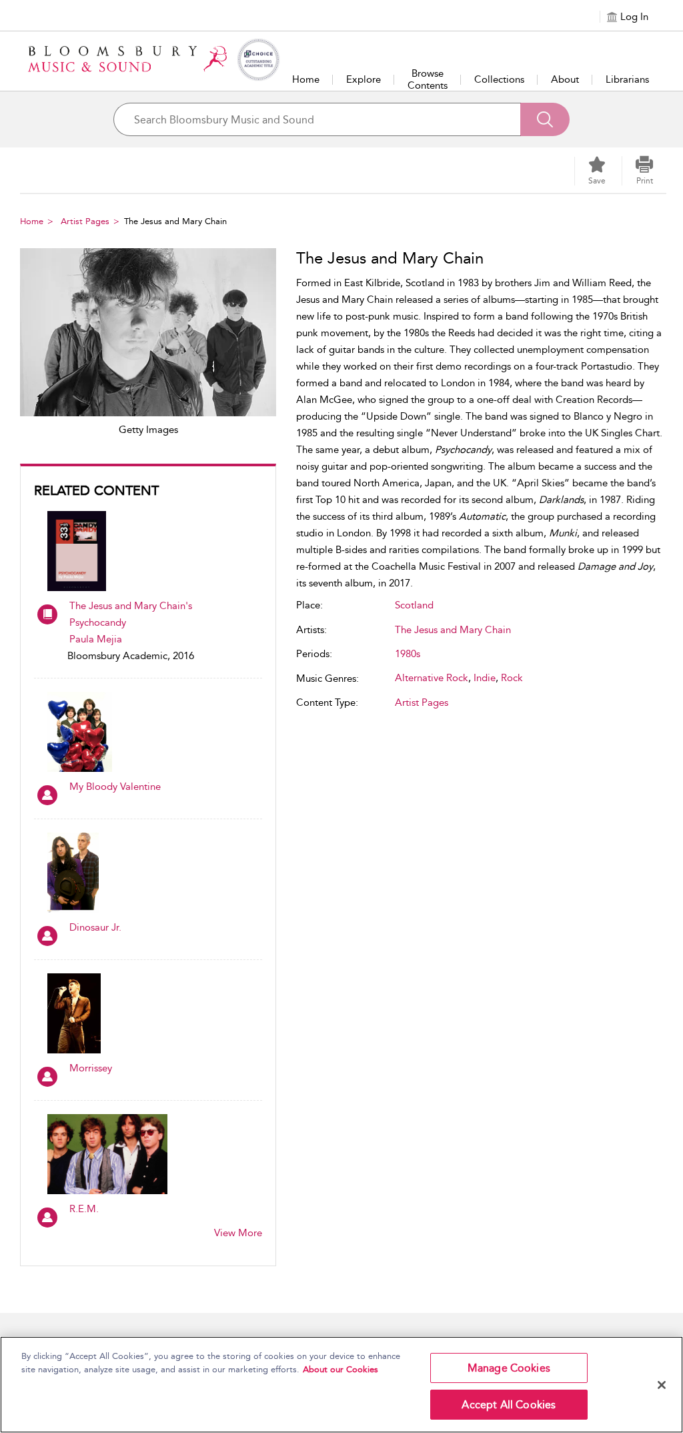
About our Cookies (340, 1369)
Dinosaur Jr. (95, 927)
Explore (363, 79)
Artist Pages (85, 221)
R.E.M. (84, 1209)
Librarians (627, 79)
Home (305, 79)
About (565, 79)
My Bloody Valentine (115, 787)
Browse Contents (428, 79)
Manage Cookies (509, 1368)
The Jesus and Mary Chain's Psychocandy (130, 614)
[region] (341, 1384)
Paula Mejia (95, 639)
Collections (499, 79)
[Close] (661, 1385)
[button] (644, 170)
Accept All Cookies (509, 1404)
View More (238, 1233)
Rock (512, 678)
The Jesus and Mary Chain (453, 630)
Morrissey (90, 1068)
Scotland (414, 605)
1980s (407, 654)
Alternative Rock (431, 678)
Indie (485, 678)
